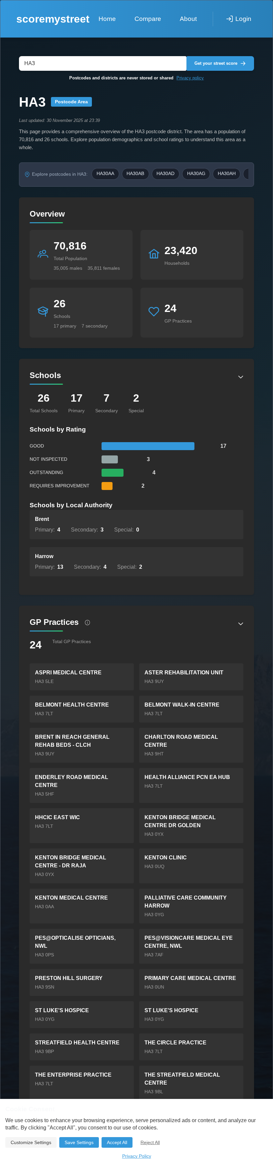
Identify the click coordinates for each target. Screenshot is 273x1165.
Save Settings (79, 1142)
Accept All (117, 1142)
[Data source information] (88, 623)
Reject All (150, 1142)
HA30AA (105, 173)
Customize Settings (31, 1142)
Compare (148, 18)
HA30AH (227, 173)
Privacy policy (190, 77)
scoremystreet (53, 19)
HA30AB (135, 173)
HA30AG (196, 173)
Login (243, 18)
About (188, 18)
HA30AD (165, 173)
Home (107, 18)
